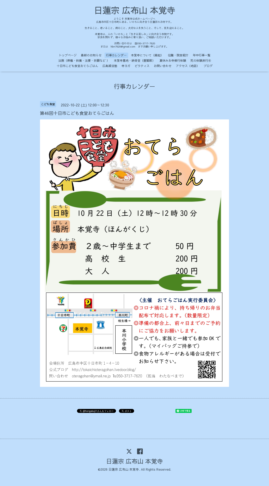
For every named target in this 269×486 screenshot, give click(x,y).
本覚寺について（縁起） (147, 55)
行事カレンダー (116, 55)
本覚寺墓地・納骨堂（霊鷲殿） (134, 60)
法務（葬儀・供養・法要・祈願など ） (83, 60)
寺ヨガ (126, 66)
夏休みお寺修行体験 (173, 60)
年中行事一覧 (202, 55)
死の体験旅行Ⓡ (200, 60)
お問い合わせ (163, 66)
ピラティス (142, 66)
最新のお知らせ (91, 55)
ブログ (208, 66)
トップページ (68, 55)
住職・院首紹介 (178, 55)
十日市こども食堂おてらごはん (77, 66)
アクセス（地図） (187, 66)
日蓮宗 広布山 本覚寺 (134, 10)
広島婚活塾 (109, 66)
